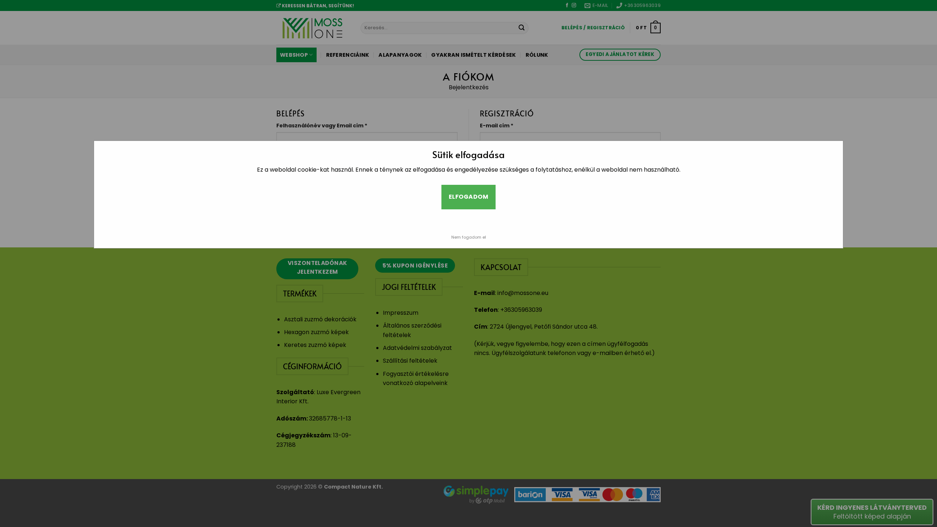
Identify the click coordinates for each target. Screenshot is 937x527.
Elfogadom (468, 197)
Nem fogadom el (468, 237)
